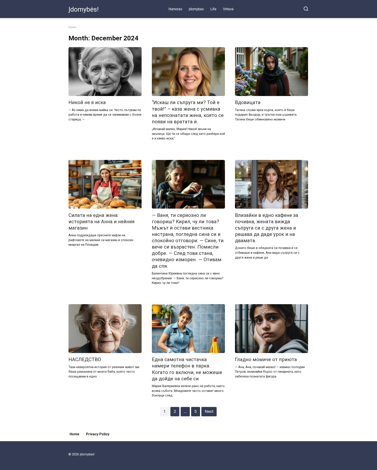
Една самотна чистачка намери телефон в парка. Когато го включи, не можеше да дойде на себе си (187, 369)
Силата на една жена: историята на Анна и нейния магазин (102, 221)
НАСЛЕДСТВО (85, 359)
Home (74, 434)
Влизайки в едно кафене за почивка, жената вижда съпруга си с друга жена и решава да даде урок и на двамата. (266, 228)
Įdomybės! (84, 9)
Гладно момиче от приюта (266, 359)
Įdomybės (196, 9)
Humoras (175, 9)
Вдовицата (247, 102)
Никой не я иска (87, 102)
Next (209, 411)
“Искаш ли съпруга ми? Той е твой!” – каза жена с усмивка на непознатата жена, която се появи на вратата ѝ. (188, 112)
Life (213, 9)
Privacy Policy (97, 434)
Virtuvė (228, 9)
